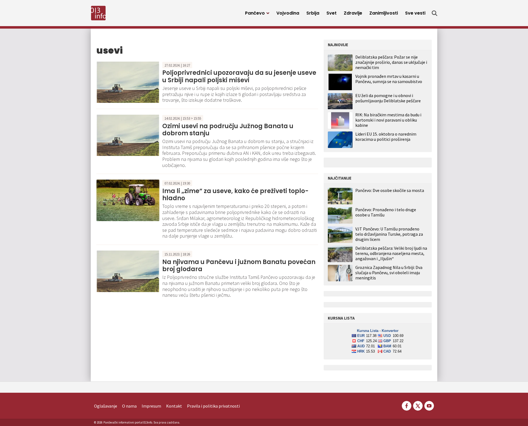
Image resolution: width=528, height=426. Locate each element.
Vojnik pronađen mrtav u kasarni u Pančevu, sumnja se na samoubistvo (388, 78)
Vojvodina (287, 13)
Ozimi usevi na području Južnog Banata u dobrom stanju (227, 130)
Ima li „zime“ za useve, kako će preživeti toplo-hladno (235, 194)
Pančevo (255, 13)
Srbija (312, 13)
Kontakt (174, 406)
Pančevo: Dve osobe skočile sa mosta (389, 190)
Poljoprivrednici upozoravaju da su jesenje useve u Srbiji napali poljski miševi (239, 76)
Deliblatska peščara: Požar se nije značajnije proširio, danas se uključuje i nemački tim (391, 62)
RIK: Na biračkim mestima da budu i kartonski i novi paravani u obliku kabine (388, 120)
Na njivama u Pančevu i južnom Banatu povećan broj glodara (238, 265)
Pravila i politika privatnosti (213, 406)
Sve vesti (415, 13)
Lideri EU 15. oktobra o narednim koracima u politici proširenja (385, 136)
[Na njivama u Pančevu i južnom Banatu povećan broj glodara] (128, 270)
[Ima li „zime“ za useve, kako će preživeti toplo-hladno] (128, 199)
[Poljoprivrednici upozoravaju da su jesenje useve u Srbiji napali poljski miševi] (128, 81)
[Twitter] (418, 405)
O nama (129, 406)
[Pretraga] (434, 13)
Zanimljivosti (383, 13)
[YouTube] (429, 405)
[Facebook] (406, 405)
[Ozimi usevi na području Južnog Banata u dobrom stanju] (128, 135)
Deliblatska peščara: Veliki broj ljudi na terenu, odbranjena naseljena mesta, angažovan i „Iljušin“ (391, 253)
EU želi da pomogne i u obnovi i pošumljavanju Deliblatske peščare (388, 98)
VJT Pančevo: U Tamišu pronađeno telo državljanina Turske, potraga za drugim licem (389, 234)
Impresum (151, 406)
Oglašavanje (105, 406)
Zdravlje (353, 13)
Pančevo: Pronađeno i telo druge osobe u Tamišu (385, 212)
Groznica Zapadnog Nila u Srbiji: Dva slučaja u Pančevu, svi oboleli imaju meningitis (388, 273)
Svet (331, 13)
